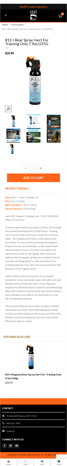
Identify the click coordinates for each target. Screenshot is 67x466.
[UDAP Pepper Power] (33, 15)
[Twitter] (10, 445)
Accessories (18, 24)
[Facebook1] (4, 445)
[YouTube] (16, 445)
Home (5, 24)
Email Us (11, 431)
